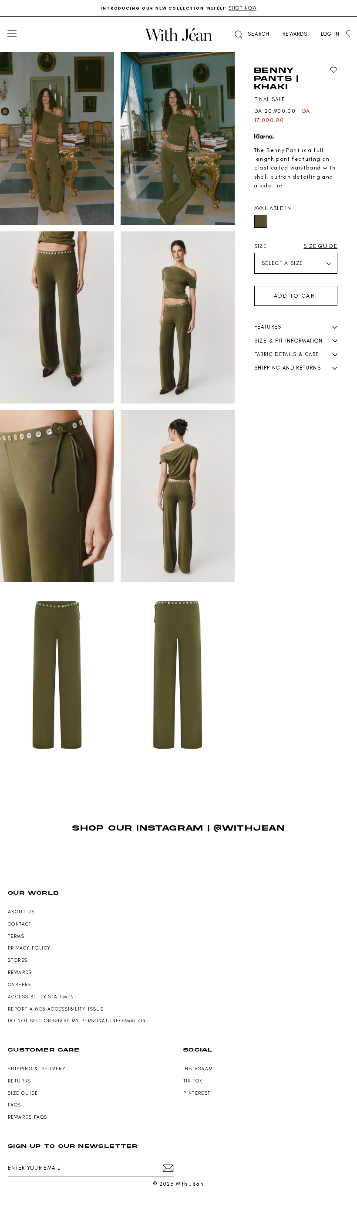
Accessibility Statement (42, 997)
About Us (21, 912)
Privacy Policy (29, 948)
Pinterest (196, 1093)
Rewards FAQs (27, 1117)
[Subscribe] (168, 1168)
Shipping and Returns (287, 368)
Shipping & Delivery (37, 1069)
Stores (17, 960)
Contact (20, 924)
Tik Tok (192, 1081)
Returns (19, 1081)
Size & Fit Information (288, 341)
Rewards (20, 972)
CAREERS (19, 984)
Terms (16, 936)
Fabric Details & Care (287, 354)
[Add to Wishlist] (333, 70)
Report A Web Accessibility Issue (56, 1009)
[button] (251, 34)
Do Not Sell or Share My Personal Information (77, 1021)
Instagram (197, 1069)
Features (268, 327)
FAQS (14, 1105)
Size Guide (23, 1093)
